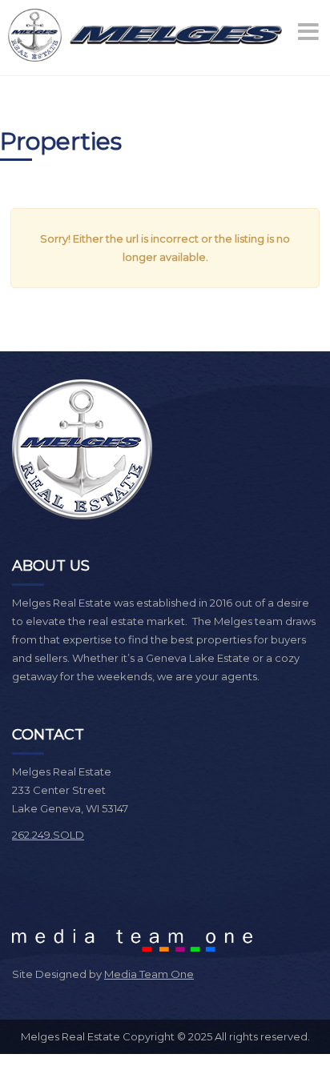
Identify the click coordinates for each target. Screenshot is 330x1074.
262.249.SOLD (48, 834)
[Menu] (310, 32)
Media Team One (149, 974)
